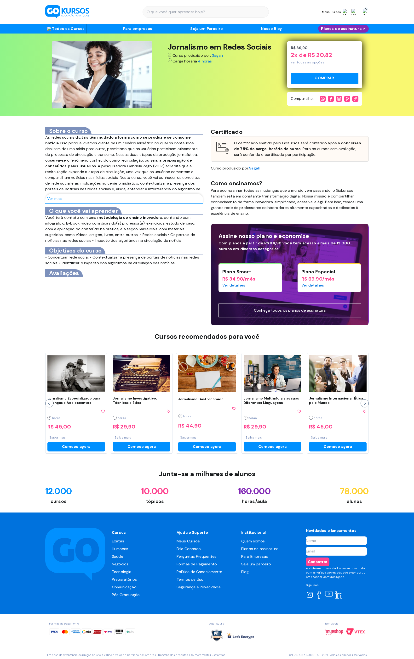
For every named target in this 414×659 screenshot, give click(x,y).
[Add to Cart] (324, 78)
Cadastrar (318, 561)
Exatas (118, 541)
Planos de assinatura (259, 548)
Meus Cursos (188, 541)
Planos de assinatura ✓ (343, 28)
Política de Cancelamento (199, 571)
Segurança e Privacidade (199, 587)
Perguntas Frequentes (196, 556)
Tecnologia (122, 571)
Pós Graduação (126, 594)
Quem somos (253, 541)
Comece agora (76, 446)
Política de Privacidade (332, 573)
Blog (245, 571)
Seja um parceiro (256, 564)
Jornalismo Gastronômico (201, 399)
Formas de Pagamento (197, 564)
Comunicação (124, 587)
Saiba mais (57, 437)
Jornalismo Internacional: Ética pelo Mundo (336, 400)
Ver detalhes (233, 285)
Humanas (120, 548)
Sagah (217, 55)
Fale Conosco (189, 548)
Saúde (117, 556)
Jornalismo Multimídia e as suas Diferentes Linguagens (271, 400)
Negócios (120, 564)
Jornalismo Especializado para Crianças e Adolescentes (73, 400)
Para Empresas (254, 556)
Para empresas (137, 28)
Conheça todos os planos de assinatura (290, 310)
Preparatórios (124, 579)
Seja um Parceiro (206, 28)
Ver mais (54, 198)
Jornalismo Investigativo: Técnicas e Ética (135, 400)
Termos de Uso (190, 579)
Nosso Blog (271, 28)
